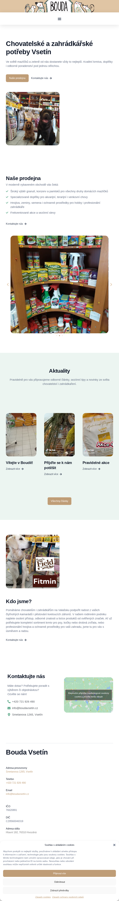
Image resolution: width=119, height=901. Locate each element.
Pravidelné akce (96, 463)
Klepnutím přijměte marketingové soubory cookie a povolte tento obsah (88, 695)
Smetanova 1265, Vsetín (19, 771)
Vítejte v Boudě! (19, 463)
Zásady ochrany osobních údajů (68, 897)
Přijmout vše (59, 873)
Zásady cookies (43, 897)
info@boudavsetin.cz (17, 794)
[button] (114, 845)
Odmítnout (59, 882)
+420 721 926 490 (16, 782)
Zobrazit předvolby (59, 890)
